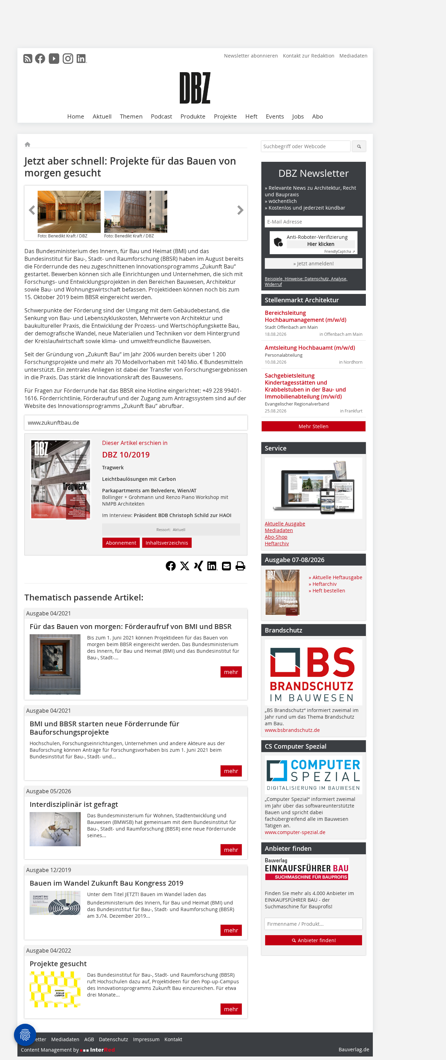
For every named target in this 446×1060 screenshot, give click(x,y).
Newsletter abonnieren (251, 55)
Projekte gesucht (58, 963)
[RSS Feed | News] (28, 59)
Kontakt (173, 1039)
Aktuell (102, 116)
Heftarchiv (277, 543)
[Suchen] (359, 146)
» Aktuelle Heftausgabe (335, 577)
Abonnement (121, 542)
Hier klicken (320, 244)
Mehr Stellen (314, 426)
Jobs (298, 116)
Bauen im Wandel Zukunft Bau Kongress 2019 (106, 883)
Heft (251, 116)
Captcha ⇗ (339, 251)
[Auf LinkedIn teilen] (213, 569)
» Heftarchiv (323, 584)
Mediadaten (353, 55)
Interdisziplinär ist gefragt (74, 804)
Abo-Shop (276, 536)
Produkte (193, 116)
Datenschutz (113, 1039)
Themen (131, 116)
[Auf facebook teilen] (171, 569)
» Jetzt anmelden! (313, 263)
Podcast (161, 116)
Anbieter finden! (316, 940)
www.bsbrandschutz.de (292, 730)
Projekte (225, 116)
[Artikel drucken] (240, 566)
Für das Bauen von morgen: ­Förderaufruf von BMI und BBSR (131, 626)
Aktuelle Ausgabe (285, 523)
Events (275, 116)
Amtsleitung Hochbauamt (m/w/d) (310, 347)
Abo (317, 116)
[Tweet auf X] (185, 569)
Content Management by (50, 1049)
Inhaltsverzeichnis (167, 542)
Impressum (146, 1039)
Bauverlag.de (354, 1049)
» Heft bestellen (327, 590)
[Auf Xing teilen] (199, 569)
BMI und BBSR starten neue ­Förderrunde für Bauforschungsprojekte (104, 728)
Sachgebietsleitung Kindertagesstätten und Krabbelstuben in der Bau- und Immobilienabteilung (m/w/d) (305, 386)
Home (75, 116)
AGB (89, 1039)
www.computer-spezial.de (295, 832)
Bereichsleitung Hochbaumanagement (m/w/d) (305, 316)
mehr (231, 672)
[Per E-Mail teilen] (226, 566)
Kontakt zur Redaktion (308, 55)
